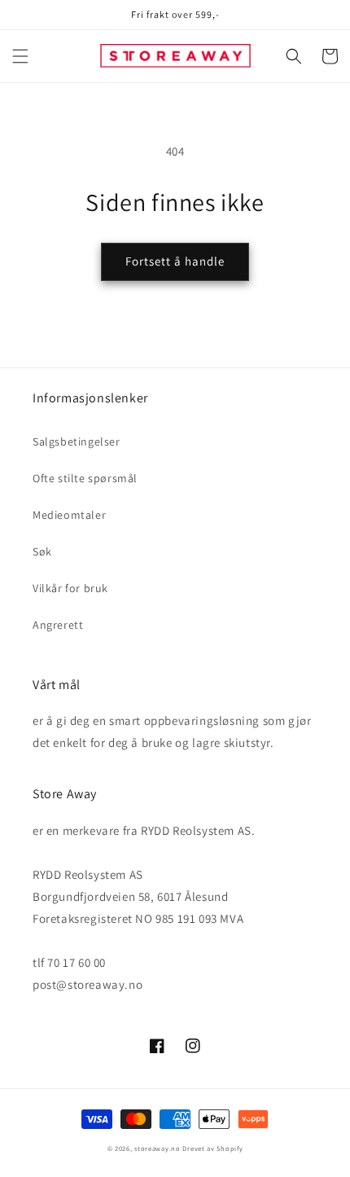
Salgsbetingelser (76, 441)
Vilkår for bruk (70, 588)
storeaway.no (157, 1148)
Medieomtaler (69, 514)
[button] (20, 56)
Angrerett (58, 624)
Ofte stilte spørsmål (85, 478)
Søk (42, 551)
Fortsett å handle (175, 261)
